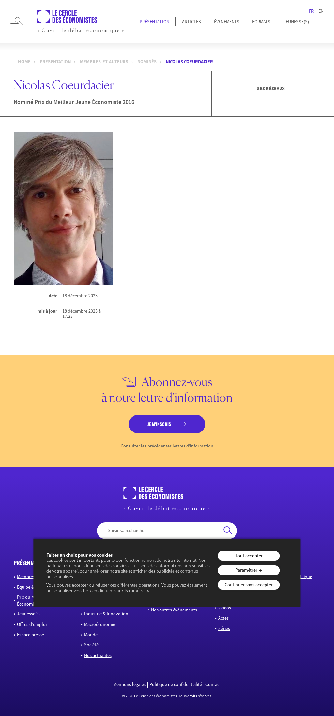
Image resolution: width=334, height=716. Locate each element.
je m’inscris (159, 424)
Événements (226, 21)
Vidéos (224, 607)
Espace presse (30, 635)
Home (24, 61)
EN (321, 11)
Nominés (147, 61)
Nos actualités (98, 655)
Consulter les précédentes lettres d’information (167, 446)
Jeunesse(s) (28, 614)
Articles (191, 21)
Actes (223, 618)
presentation (55, 61)
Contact (213, 684)
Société (91, 645)
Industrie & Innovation (106, 614)
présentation (29, 563)
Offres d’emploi (32, 624)
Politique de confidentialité (175, 684)
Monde (91, 635)
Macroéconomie (99, 624)
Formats (261, 21)
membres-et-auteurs (104, 61)
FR (311, 11)
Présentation (154, 21)
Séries (224, 628)
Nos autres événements (174, 610)
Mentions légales (129, 684)
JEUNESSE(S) (296, 21)
